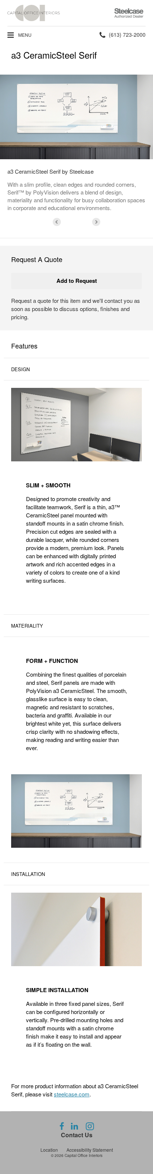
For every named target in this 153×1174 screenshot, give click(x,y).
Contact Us (76, 1135)
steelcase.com (71, 1094)
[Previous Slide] (57, 222)
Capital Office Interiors (83, 1155)
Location (49, 1150)
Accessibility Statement (89, 1150)
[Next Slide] (96, 222)
